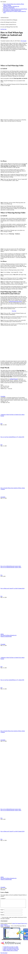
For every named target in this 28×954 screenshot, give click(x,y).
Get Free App (3, 29)
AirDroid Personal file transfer (15, 301)
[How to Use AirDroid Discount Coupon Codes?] (14, 532)
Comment (3, 898)
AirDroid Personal (14, 379)
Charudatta (3, 396)
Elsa (1, 423)
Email (2, 912)
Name (2, 909)
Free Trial (14, 311)
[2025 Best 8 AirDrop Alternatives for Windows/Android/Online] (14, 615)
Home (2, 925)
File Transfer (23, 40)
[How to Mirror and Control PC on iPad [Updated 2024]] (14, 582)
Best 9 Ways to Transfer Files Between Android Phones (15, 8)
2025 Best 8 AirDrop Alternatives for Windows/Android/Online (11, 7)
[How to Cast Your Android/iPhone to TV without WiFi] (14, 430)
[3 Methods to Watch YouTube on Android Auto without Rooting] (14, 408)
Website (2, 914)
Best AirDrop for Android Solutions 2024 (12, 10)
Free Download (4, 952)
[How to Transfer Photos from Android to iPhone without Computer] (14, 467)
